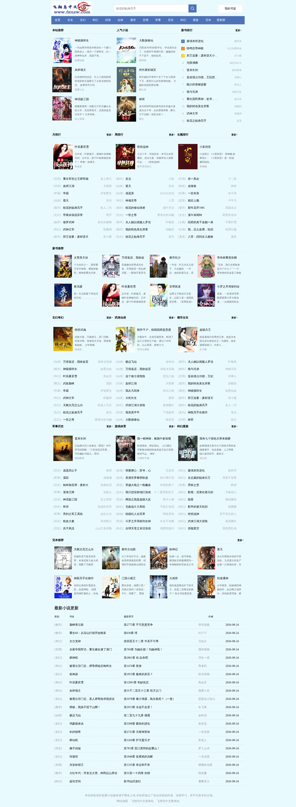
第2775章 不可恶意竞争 (138, 624)
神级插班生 (82, 40)
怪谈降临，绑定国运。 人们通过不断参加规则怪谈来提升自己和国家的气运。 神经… (155, 449)
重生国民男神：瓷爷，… (202, 99)
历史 (171, 20)
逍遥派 (129, 193)
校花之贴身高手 (196, 120)
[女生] (182, 215)
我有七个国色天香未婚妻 (215, 438)
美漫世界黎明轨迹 (136, 477)
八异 (171, 200)
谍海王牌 (68, 492)
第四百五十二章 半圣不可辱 (141, 641)
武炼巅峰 (68, 383)
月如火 (202, 641)
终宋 (66, 506)
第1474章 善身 (133, 665)
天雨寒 (107, 186)
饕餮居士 (204, 781)
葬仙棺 (73, 740)
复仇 (234, 412)
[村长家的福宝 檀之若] (126, 91)
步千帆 (203, 349)
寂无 (239, 120)
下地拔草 (168, 412)
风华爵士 (106, 521)
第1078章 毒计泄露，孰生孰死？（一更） (149, 698)
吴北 (128, 178)
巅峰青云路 (76, 624)
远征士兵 (106, 513)
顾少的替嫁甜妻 (196, 84)
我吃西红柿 (230, 528)
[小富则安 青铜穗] (188, 168)
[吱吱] (182, 186)
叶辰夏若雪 (82, 146)
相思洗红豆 (236, 63)
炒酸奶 (238, 106)
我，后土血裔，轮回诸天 (200, 230)
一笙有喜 (193, 193)
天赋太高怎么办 (73, 405)
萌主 (141, 119)
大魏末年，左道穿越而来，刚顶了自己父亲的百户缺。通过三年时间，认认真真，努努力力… (155, 341)
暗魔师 (238, 113)
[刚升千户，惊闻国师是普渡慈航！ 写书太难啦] (125, 351)
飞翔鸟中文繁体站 (168, 801)
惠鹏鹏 (232, 506)
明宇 (109, 215)
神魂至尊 (131, 200)
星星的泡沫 (230, 215)
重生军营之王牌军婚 (75, 178)
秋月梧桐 (204, 674)
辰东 (109, 200)
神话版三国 (82, 99)
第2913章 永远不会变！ (138, 707)
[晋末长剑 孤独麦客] (63, 460)
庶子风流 (68, 528)
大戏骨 (173, 578)
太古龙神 (75, 641)
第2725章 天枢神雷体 (137, 731)
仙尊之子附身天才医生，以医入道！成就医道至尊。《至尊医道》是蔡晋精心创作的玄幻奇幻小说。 (181, 301)
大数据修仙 (146, 40)
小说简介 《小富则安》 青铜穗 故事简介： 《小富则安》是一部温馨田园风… (217, 158)
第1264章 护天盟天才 (137, 740)
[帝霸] (57, 193)
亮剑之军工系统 (73, 513)
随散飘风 (231, 499)
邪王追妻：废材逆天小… (202, 55)
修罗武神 (68, 222)
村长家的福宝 (147, 69)
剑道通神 (222, 578)
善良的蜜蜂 (105, 222)
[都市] (57, 207)
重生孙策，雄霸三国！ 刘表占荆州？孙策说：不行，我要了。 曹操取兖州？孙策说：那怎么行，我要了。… (134, 593)
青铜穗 (203, 166)
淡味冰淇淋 (105, 361)
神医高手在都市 (198, 412)
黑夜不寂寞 (230, 477)
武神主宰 (192, 113)
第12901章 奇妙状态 (136, 682)
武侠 (108, 20)
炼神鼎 (73, 674)
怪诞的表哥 (105, 506)
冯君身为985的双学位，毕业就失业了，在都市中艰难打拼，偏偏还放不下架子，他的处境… (158, 51)
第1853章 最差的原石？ (138, 674)
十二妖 (232, 178)
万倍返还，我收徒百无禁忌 (75, 363)
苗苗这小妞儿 (206, 698)
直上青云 (106, 178)
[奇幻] (57, 229)
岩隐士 (107, 492)
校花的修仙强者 (135, 207)
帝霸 (66, 193)
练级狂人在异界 (135, 513)
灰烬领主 (80, 69)
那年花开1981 (196, 207)
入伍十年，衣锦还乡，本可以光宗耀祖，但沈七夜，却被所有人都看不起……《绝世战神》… (155, 158)
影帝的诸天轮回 (198, 506)
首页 (57, 20)
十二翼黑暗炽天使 (164, 493)
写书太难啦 (143, 349)
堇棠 (234, 236)
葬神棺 (73, 657)
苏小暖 (238, 55)
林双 (142, 99)
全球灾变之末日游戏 (138, 528)
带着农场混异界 (73, 215)
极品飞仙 (131, 361)
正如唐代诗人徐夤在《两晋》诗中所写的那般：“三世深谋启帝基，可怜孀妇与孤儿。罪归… (93, 449)
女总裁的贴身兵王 (199, 477)
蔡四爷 (238, 41)
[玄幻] (57, 215)
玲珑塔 (73, 756)
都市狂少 (175, 257)
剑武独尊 (75, 731)
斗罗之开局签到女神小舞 (138, 522)
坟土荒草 (79, 119)
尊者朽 (202, 665)
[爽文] (57, 383)
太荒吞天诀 (81, 257)
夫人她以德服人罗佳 (138, 222)
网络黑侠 (168, 513)
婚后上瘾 (193, 200)
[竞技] (119, 485)
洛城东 (78, 349)
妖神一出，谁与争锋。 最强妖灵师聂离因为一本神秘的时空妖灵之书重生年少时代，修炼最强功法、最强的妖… (181, 564)
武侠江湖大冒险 (135, 405)
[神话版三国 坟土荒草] (62, 119)
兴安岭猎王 (76, 764)
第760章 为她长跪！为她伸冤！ (143, 649)
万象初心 (231, 492)
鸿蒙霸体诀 (76, 723)
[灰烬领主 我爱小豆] (62, 91)
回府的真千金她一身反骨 (200, 223)
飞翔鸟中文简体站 (142, 801)
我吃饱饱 (204, 649)
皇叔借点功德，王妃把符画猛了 (200, 377)
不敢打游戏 (167, 506)
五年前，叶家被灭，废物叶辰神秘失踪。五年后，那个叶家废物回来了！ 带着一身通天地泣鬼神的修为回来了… (134, 301)
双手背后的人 (144, 166)
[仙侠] (57, 200)
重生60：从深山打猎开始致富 (87, 633)
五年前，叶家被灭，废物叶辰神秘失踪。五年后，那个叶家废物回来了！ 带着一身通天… (93, 158)
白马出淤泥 (167, 193)
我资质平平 (132, 412)
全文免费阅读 (234, 48)
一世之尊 (131, 215)
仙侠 (120, 20)
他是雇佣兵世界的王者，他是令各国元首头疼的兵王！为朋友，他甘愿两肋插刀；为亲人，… (218, 341)
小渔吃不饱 (143, 458)
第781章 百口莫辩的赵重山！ (142, 748)
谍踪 (66, 477)
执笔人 (202, 740)
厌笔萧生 (106, 193)
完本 (208, 20)
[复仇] (182, 412)
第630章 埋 (130, 633)
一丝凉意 (204, 731)
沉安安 (170, 470)
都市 (133, 20)
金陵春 (192, 186)
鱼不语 (232, 193)
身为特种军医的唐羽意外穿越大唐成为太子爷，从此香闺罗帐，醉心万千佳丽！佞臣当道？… (157, 110)
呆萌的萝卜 (167, 485)
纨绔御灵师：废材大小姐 (75, 486)
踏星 (191, 499)
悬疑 (196, 20)
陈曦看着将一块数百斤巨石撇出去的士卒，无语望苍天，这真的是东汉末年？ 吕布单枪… (93, 110)
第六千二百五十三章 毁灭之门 (142, 690)
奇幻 (95, 20)
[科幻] (119, 405)
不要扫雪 (231, 222)
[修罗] (57, 222)
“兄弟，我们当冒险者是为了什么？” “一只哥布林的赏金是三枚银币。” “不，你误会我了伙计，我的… (229, 272)
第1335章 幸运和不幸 (137, 764)
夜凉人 (238, 84)
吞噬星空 (193, 528)
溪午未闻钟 (195, 215)
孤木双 (238, 99)
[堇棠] (182, 236)
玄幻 (83, 20)
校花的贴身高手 (73, 207)
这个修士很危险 (135, 376)
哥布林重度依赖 (227, 257)
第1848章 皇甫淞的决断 (138, 756)
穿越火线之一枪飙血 (138, 485)
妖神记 (173, 549)
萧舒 (171, 397)
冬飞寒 (202, 707)
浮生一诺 (204, 657)
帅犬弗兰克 (167, 477)
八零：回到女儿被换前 (200, 237)
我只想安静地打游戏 (138, 492)
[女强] (182, 229)
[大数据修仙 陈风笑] (126, 62)
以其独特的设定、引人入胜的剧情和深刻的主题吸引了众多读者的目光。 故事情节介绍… (93, 81)
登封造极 (204, 624)
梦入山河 (204, 748)
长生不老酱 (167, 521)
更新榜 (221, 20)
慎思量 (202, 773)
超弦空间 (75, 781)
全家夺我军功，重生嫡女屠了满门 (90, 649)
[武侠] (57, 186)
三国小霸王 (129, 578)
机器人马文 (105, 405)
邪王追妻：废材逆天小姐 (75, 237)
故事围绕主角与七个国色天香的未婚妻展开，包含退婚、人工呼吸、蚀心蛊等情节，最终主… (218, 449)
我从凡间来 (132, 390)
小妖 (171, 178)
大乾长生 (131, 397)
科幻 (183, 20)
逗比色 (203, 458)
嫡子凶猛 (75, 748)
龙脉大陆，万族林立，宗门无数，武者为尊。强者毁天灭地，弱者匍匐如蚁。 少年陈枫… (93, 341)
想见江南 (168, 376)
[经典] (182, 193)
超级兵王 (205, 329)
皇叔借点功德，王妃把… (202, 77)
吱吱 (234, 186)
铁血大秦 (68, 521)
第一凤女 (193, 178)
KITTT (202, 633)
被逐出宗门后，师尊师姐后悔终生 (90, 665)
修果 (109, 470)
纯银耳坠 (237, 91)
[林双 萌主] (126, 121)
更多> (238, 30)
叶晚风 (170, 222)
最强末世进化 (195, 41)
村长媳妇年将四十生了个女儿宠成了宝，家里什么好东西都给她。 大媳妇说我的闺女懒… (157, 81)
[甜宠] (182, 200)
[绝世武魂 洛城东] (63, 350)
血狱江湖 (68, 186)
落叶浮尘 (168, 207)
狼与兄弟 (192, 91)
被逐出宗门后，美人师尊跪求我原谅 (92, 698)
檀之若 (142, 89)
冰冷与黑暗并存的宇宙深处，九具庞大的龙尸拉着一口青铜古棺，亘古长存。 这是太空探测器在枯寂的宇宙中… (229, 564)
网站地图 (122, 801)
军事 (158, 20)
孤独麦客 (237, 70)
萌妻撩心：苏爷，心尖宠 (138, 471)
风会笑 (78, 166)
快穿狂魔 (231, 229)
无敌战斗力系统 (135, 506)
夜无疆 (78, 286)
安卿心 (238, 77)
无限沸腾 (192, 62)
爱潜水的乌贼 (165, 215)
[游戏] (119, 470)
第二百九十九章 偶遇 (137, 715)
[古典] (182, 222)
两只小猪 (168, 499)
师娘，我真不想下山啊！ (84, 707)
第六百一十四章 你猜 (137, 773)
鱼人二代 (106, 207)
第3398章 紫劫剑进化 (137, 723)
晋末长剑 (192, 70)
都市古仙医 (129, 549)
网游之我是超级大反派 (138, 500)
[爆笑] (57, 369)
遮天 (66, 200)
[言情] (57, 178)
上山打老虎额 (103, 528)
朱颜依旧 (106, 485)
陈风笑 (142, 60)
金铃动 (170, 361)
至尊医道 (175, 286)
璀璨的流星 (205, 764)
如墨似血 (79, 60)
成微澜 (107, 477)
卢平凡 (232, 200)
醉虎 (234, 485)
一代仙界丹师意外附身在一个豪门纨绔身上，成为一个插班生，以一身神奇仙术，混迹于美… (93, 51)
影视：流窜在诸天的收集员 (200, 493)
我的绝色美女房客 (198, 106)
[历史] (57, 470)
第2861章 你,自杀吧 (136, 657)
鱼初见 (202, 723)
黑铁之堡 (193, 485)
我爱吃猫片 (167, 528)
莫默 (109, 383)
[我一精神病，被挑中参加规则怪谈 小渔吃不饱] (125, 460)
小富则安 (205, 146)
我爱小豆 (79, 89)
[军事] (57, 477)
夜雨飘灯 (168, 405)
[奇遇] (182, 485)
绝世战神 (142, 146)
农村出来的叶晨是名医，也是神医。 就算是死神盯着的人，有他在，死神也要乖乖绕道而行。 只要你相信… (86, 593)
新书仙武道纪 (132, 781)
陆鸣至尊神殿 (195, 48)
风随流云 (231, 207)
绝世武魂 (80, 329)
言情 (145, 20)
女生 (70, 20)
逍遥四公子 (70, 470)
